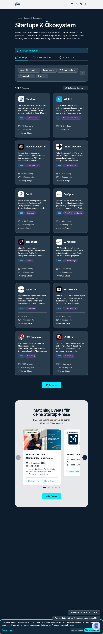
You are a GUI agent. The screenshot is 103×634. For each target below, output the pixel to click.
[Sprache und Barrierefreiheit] (81, 4)
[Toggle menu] (72, 4)
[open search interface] (76, 4)
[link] (32, 115)
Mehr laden (51, 385)
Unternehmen (34, 481)
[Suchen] (82, 73)
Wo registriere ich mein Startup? (84, 613)
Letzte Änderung (75, 88)
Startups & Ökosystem (33, 18)
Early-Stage (49, 481)
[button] (84, 457)
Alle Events (51, 496)
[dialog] (51, 627)
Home (19, 18)
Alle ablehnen (77, 630)
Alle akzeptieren (92, 630)
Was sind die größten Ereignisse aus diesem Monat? (77, 618)
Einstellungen (7, 630)
